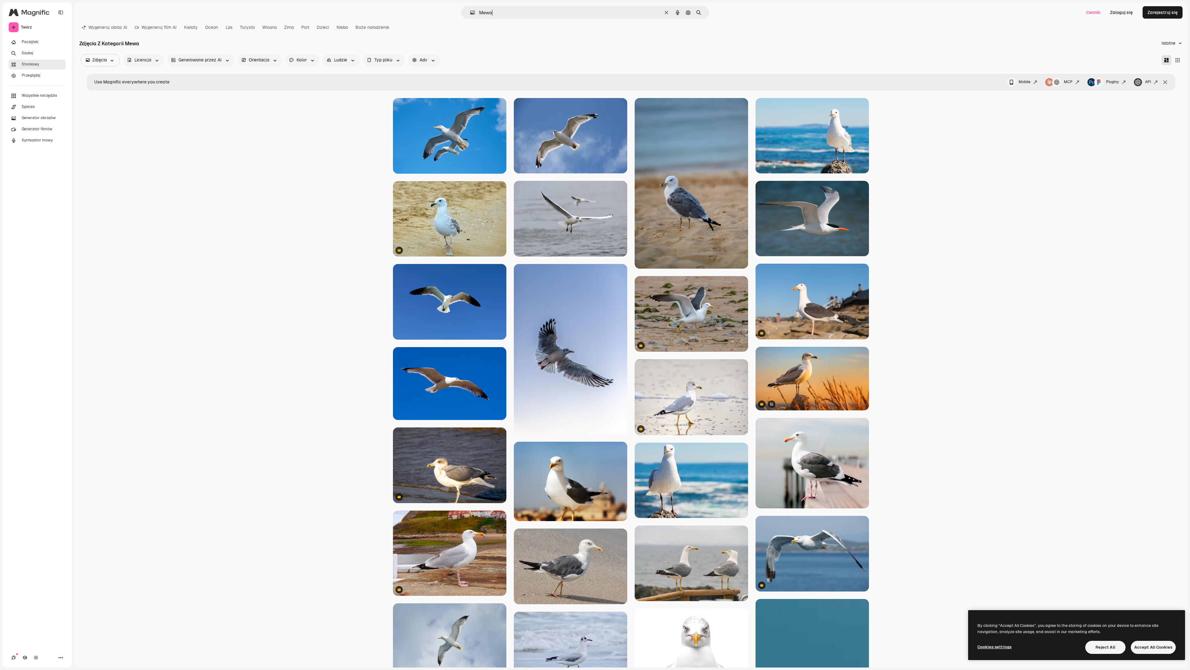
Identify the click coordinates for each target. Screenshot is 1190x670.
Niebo (342, 27)
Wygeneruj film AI (159, 27)
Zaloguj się (1121, 12)
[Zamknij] (1165, 82)
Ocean (211, 27)
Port (305, 27)
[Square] (1178, 60)
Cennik (1093, 12)
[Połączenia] (14, 658)
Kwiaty (191, 27)
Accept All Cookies (1153, 647)
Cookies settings (994, 647)
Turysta (247, 27)
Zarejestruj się (1163, 12)
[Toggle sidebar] (61, 12)
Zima (289, 27)
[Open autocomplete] (469, 12)
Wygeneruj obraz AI (107, 27)
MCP (1068, 81)
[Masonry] (1166, 60)
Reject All (1105, 647)
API (1148, 81)
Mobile (1024, 81)
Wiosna (269, 27)
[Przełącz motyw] (36, 658)
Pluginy (1112, 81)
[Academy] (25, 658)
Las (229, 27)
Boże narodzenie (372, 27)
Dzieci (323, 27)
